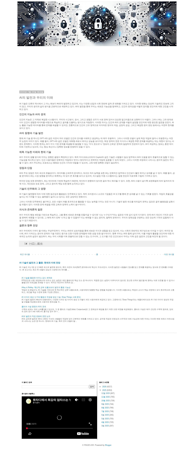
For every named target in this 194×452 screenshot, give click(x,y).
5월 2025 (105, 419)
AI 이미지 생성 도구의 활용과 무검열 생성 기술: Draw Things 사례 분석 (51, 297)
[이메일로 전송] (30, 243)
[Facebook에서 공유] (38, 243)
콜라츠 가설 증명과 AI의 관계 (34, 307)
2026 (104, 387)
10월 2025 (105, 400)
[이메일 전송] (26, 243)
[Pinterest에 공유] (41, 243)
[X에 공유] (36, 243)
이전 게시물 (169, 254)
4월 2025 (105, 422)
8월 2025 (105, 408)
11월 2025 (105, 397)
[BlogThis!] (33, 243)
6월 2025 (105, 415)
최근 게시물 (25, 254)
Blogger (108, 445)
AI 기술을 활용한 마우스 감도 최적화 (37, 278)
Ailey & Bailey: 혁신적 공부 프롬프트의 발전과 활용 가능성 (46, 287)
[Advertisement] (97, 66)
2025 (104, 390)
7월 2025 (105, 411)
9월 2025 (105, 404)
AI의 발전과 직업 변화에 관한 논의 (36, 316)
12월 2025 (105, 393)
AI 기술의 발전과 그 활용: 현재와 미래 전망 (39, 262)
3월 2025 (105, 426)
